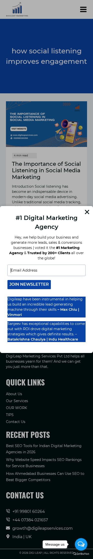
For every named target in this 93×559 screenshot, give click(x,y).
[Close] (87, 212)
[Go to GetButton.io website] (81, 554)
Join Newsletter (29, 284)
